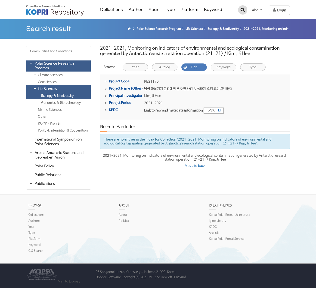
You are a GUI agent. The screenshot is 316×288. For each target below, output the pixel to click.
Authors (34, 221)
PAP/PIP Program (50, 123)
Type (169, 9)
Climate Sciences (50, 75)
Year (154, 9)
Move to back (195, 166)
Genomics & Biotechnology (61, 103)
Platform (189, 9)
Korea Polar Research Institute (229, 215)
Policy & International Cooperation (63, 130)
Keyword (213, 9)
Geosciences (47, 82)
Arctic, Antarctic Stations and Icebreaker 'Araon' (59, 155)
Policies (124, 221)
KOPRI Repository (55, 10)
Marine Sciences (50, 109)
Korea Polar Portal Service (226, 239)
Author (136, 9)
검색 (242, 10)
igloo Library (217, 221)
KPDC (211, 110)
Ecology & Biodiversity (57, 96)
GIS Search (35, 251)
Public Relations (48, 175)
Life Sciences (47, 89)
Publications (45, 184)
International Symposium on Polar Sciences (58, 141)
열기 (31, 63)
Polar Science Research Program (54, 65)
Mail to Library (69, 281)
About (257, 10)
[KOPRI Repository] (129, 29)
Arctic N (214, 233)
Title (194, 67)
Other (42, 116)
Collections (111, 9)
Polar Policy (44, 166)
